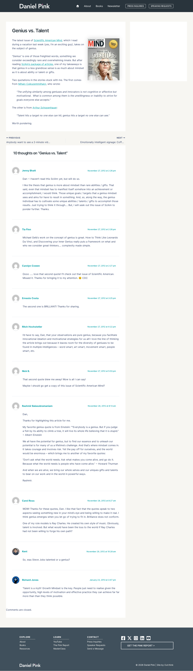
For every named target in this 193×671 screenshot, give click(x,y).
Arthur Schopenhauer (45, 107)
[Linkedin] (142, 638)
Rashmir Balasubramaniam (37, 406)
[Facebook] (123, 638)
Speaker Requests (96, 645)
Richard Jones (30, 580)
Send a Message (95, 648)
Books (23, 645)
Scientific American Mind (48, 40)
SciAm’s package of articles (37, 64)
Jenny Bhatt (29, 170)
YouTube (57, 641)
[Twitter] (129, 638)
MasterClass (59, 648)
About (22, 641)
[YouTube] (148, 638)
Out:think (168, 665)
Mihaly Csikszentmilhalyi (32, 83)
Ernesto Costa (30, 298)
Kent (24, 551)
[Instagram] (136, 638)
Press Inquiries (94, 641)
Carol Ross (28, 500)
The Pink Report (61, 645)
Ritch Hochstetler (32, 326)
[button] (135, 6)
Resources (25, 648)
